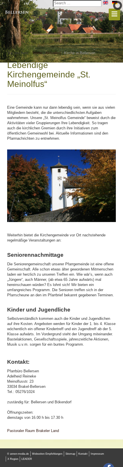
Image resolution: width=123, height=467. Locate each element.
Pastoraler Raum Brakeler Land (33, 431)
